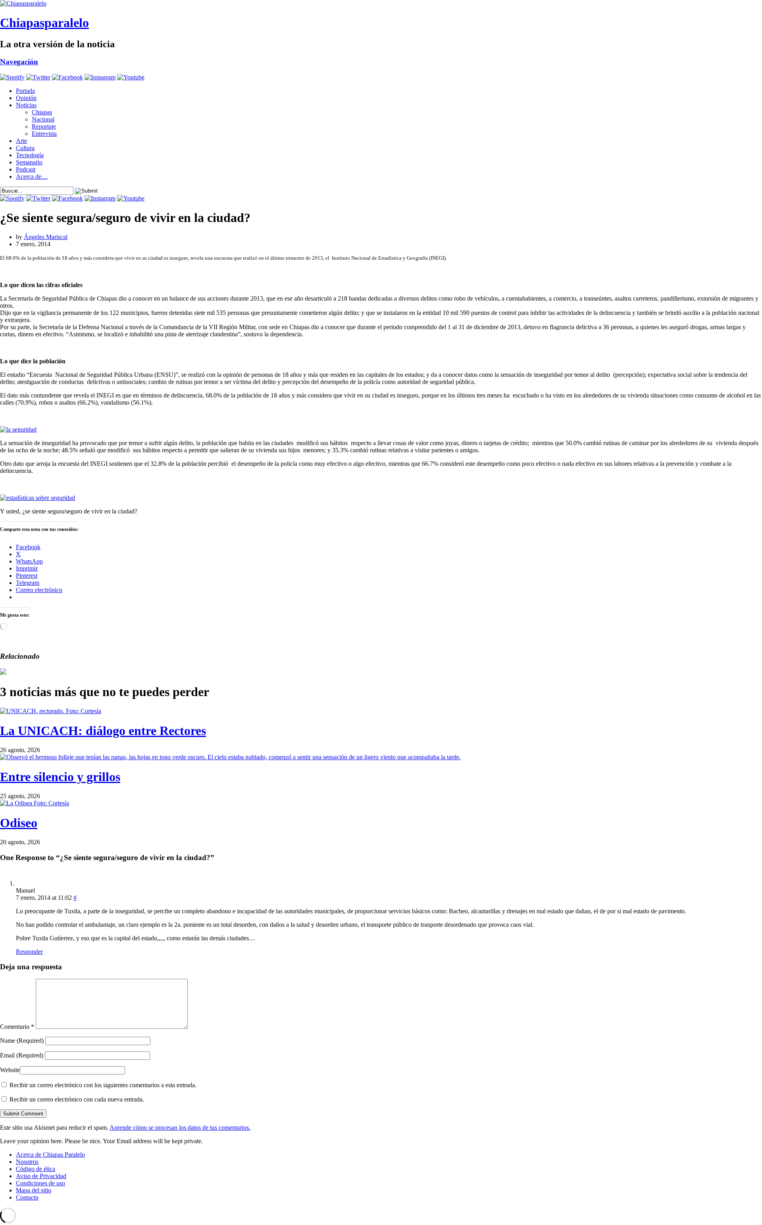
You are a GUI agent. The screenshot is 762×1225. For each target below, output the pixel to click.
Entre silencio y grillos (60, 777)
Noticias (26, 105)
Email (21, 1055)
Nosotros (27, 1161)
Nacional (43, 119)
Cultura (25, 148)
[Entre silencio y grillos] (230, 757)
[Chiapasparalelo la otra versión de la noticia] (381, 3)
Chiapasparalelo (44, 22)
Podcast (25, 169)
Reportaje (44, 126)
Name (22, 1040)
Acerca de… (32, 176)
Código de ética (35, 1168)
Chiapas (42, 112)
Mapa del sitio (33, 1190)
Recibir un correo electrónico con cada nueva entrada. (77, 1099)
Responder (29, 951)
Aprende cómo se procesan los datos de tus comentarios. (180, 1127)
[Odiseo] (34, 803)
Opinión (26, 98)
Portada (25, 90)
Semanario (29, 162)
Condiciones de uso (40, 1183)
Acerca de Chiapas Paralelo (50, 1154)
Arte (21, 140)
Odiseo (18, 823)
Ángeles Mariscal (45, 236)
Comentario (17, 1026)
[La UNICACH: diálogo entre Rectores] (50, 711)
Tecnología (30, 155)
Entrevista (44, 133)
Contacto (27, 1197)
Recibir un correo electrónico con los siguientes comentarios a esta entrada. (103, 1085)
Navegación (19, 62)
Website (10, 1070)
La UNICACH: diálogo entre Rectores (103, 730)
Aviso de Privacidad (41, 1176)
